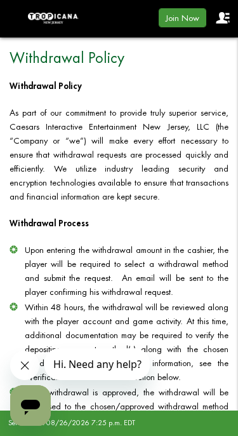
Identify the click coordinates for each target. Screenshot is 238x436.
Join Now (182, 18)
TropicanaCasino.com (53, 18)
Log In (222, 17)
